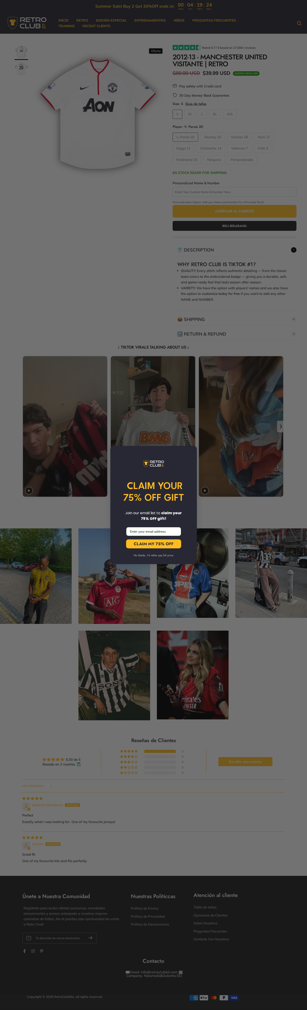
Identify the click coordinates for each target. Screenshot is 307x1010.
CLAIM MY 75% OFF (154, 544)
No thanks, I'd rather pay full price (153, 555)
